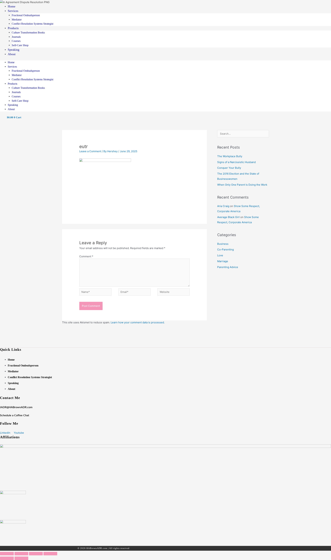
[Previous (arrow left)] (7, 558)
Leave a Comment (90, 151)
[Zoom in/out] (7, 553)
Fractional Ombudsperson (26, 15)
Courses (16, 40)
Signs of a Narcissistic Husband (236, 162)
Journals (16, 36)
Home (11, 6)
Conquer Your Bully (229, 167)
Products (13, 28)
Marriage (222, 261)
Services (13, 11)
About (12, 54)
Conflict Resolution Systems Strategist (32, 23)
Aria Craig (223, 206)
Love (220, 255)
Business (222, 243)
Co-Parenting (225, 249)
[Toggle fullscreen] (21, 553)
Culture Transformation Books (28, 32)
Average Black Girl (228, 217)
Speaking (13, 49)
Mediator (17, 19)
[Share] (36, 553)
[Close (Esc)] (50, 553)
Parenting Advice (227, 267)
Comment (86, 256)
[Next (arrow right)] (21, 558)
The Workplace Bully (229, 156)
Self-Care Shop (20, 45)
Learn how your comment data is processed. (138, 322)
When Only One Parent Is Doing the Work (242, 184)
